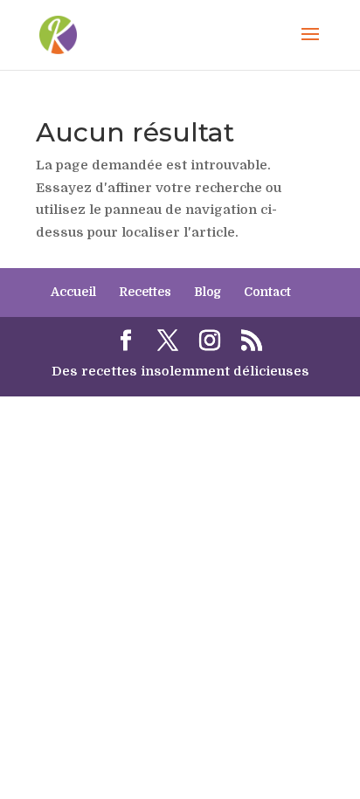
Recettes (145, 292)
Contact (267, 292)
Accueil (73, 292)
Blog (207, 292)
